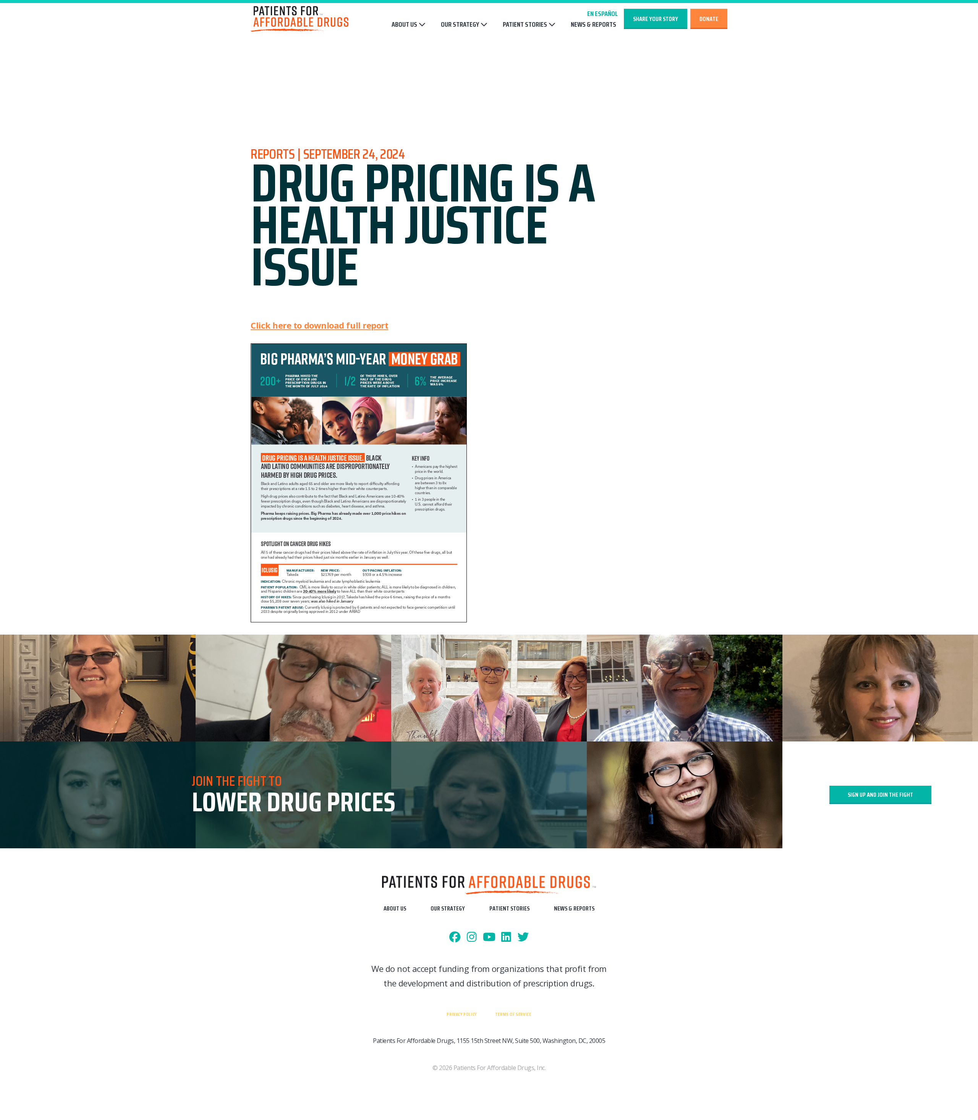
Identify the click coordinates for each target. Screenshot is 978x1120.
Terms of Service (513, 1014)
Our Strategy (460, 24)
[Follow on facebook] (455, 937)
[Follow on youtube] (489, 937)
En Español (602, 13)
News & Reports (593, 24)
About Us (404, 24)
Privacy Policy (461, 1014)
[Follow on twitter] (523, 937)
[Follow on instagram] (472, 937)
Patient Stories (525, 24)
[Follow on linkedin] (506, 937)
